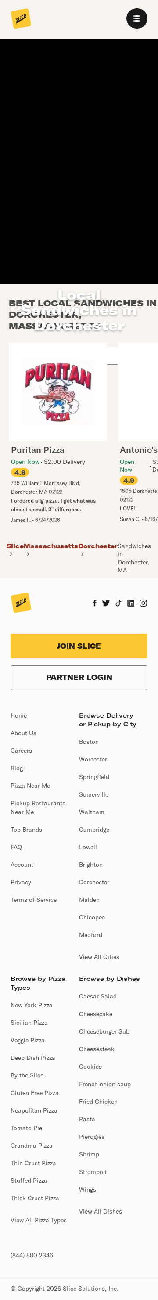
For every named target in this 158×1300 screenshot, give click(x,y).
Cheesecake (95, 1014)
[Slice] (21, 19)
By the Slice (27, 1075)
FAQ (16, 847)
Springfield (94, 777)
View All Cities (99, 957)
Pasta (87, 1119)
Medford (90, 935)
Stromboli (93, 1172)
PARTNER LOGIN (79, 677)
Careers (21, 750)
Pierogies (91, 1137)
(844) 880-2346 (32, 1255)
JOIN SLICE (79, 646)
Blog (17, 768)
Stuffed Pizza (29, 1181)
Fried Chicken (98, 1102)
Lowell (88, 847)
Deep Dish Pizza (33, 1058)
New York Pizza (32, 1005)
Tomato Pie (26, 1128)
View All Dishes (100, 1211)
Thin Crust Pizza (33, 1163)
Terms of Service (34, 900)
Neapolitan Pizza (34, 1110)
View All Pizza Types (39, 1220)
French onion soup (105, 1084)
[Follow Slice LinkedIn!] (131, 604)
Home (19, 715)
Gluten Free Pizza (35, 1093)
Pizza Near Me (30, 786)
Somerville (93, 794)
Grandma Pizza (32, 1145)
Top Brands (26, 829)
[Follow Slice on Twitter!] (106, 604)
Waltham (91, 812)
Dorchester (94, 882)
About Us (23, 733)
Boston (89, 742)
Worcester (93, 759)
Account (22, 865)
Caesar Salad (98, 996)
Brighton (91, 865)
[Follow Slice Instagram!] (143, 604)
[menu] (136, 18)
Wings (87, 1189)
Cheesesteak (97, 1049)
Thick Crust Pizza (35, 1198)
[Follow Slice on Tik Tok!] (118, 604)
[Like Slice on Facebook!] (95, 604)
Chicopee (92, 917)
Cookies (90, 1066)
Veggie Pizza (28, 1040)
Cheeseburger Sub (104, 1031)
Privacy (21, 882)
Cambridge (94, 829)
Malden (89, 900)
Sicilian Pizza (29, 1023)
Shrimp (89, 1154)
